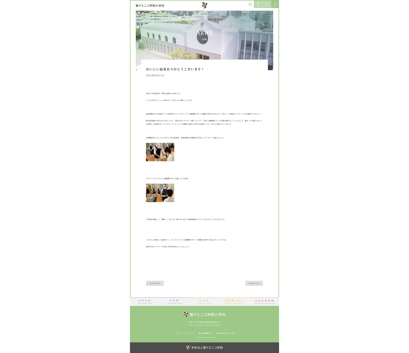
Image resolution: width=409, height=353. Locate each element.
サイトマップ (189, 333)
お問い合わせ (266, 4)
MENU (275, 4)
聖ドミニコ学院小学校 (150, 5)
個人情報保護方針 (205, 333)
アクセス (177, 333)
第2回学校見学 (155, 283)
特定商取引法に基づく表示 (225, 333)
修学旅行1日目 (254, 283)
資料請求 (258, 4)
